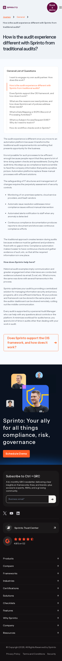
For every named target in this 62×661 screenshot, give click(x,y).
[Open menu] (60, 7)
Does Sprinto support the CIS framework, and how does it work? (31, 94)
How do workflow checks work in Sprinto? (29, 127)
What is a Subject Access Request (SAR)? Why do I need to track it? (29, 121)
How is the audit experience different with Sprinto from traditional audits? (30, 86)
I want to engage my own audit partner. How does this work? (31, 78)
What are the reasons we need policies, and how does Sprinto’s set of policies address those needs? (30, 104)
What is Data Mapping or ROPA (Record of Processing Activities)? (30, 113)
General (21, 17)
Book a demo (52, 7)
